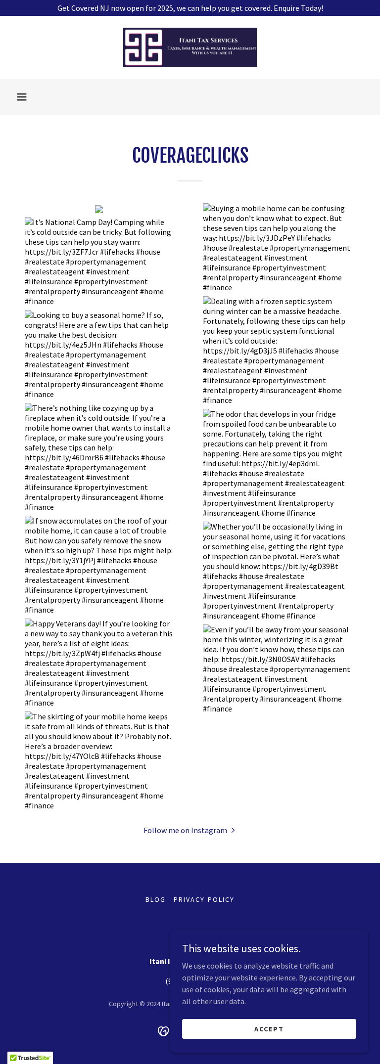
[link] (190, 47)
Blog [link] (155, 899)
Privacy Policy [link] (204, 899)
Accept (269, 1028)
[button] (22, 97)
